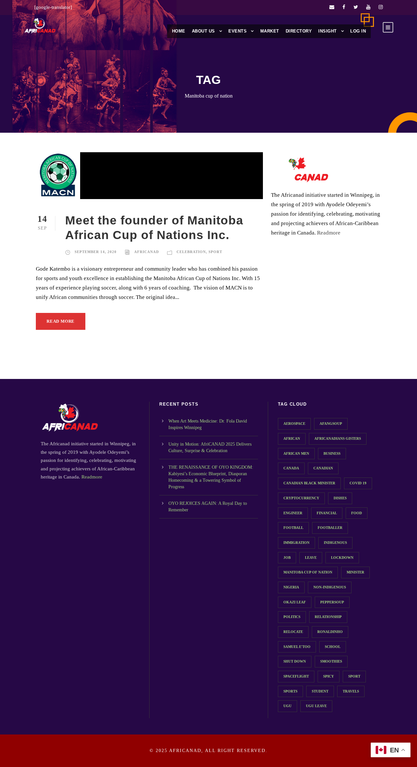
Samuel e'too (296, 647)
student (320, 691)
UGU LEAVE (316, 706)
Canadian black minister (309, 483)
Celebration (191, 252)
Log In (358, 31)
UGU (287, 706)
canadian (323, 468)
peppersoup (332, 602)
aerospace (294, 423)
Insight (327, 31)
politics (291, 617)
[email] (331, 7)
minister (355, 572)
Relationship (328, 617)
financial (327, 513)
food (356, 513)
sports (290, 691)
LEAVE (311, 557)
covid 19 (358, 483)
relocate (293, 632)
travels (351, 691)
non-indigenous (329, 587)
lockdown (342, 557)
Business (332, 453)
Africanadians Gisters (337, 438)
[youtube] (368, 7)
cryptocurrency (301, 498)
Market (269, 31)
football (293, 528)
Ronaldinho (330, 632)
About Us (203, 31)
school (332, 647)
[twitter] (355, 7)
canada (291, 468)
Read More (61, 321)
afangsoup (331, 423)
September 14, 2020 (96, 252)
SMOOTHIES (331, 661)
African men (296, 453)
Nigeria (291, 587)
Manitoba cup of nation (307, 572)
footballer (330, 528)
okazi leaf (294, 602)
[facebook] (343, 7)
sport (354, 676)
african (291, 438)
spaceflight (296, 676)
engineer (292, 513)
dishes (340, 498)
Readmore (328, 233)
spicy (328, 676)
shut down (294, 661)
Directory (299, 31)
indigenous (335, 543)
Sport (215, 252)
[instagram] (381, 7)
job (287, 557)
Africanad (146, 252)
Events (237, 31)
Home (178, 31)
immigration (296, 543)
